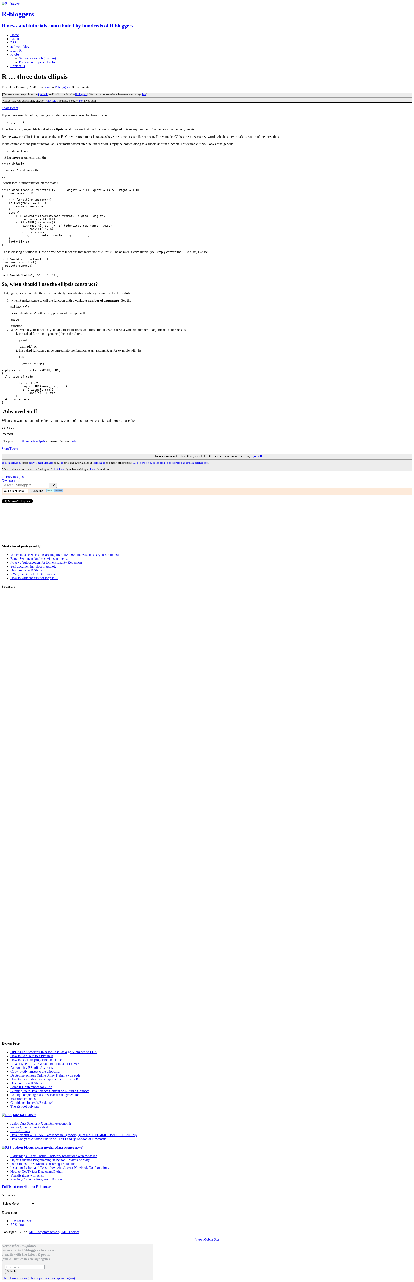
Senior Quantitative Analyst (29, 1127)
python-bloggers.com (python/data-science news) (48, 1147)
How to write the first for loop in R (34, 578)
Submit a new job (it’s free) (37, 58)
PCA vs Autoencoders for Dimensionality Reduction (46, 562)
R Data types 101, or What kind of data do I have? (44, 1064)
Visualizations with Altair (27, 1175)
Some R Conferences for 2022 (31, 1087)
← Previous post (13, 477)
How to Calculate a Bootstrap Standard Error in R (44, 1079)
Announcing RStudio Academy (31, 1067)
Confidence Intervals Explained (31, 1102)
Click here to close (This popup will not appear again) (38, 1278)
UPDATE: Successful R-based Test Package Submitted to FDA (53, 1052)
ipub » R (43, 94)
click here (51, 100)
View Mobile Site (207, 1239)
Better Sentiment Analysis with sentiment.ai (39, 558)
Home (14, 35)
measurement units (23, 1099)
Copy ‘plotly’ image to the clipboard (35, 1071)
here (144, 94)
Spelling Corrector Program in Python (36, 1179)
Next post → (10, 480)
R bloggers (62, 87)
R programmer (20, 1131)
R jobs (14, 54)
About (14, 39)
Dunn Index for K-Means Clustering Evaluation (42, 1164)
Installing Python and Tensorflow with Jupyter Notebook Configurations (59, 1167)
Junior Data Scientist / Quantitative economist (41, 1123)
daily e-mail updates (40, 462)
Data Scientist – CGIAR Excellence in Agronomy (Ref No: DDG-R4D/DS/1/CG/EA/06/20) (73, 1135)
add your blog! (20, 46)
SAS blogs (17, 1224)
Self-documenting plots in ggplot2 (33, 566)
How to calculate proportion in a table (36, 1060)
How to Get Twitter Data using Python (36, 1171)
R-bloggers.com (11, 462)
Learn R (16, 50)
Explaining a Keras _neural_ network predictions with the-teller (53, 1156)
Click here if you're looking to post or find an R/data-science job (170, 462)
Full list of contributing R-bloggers (27, 1186)
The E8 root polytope (24, 1106)
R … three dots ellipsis (29, 441)
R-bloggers (81, 94)
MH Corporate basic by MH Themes (54, 1232)
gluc (47, 87)
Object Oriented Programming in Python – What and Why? (50, 1160)
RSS (13, 43)
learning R (99, 462)
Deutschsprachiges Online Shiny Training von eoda (45, 1075)
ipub (73, 441)
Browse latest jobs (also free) (38, 62)
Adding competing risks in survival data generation (45, 1095)
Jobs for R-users (24, 1115)
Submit (11, 1271)
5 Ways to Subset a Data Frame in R (35, 574)
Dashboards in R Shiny (26, 570)
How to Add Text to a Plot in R (31, 1056)
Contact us (17, 66)
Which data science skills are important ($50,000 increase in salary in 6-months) (64, 555)
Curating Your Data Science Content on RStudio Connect (49, 1091)
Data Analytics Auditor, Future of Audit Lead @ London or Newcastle (58, 1139)
